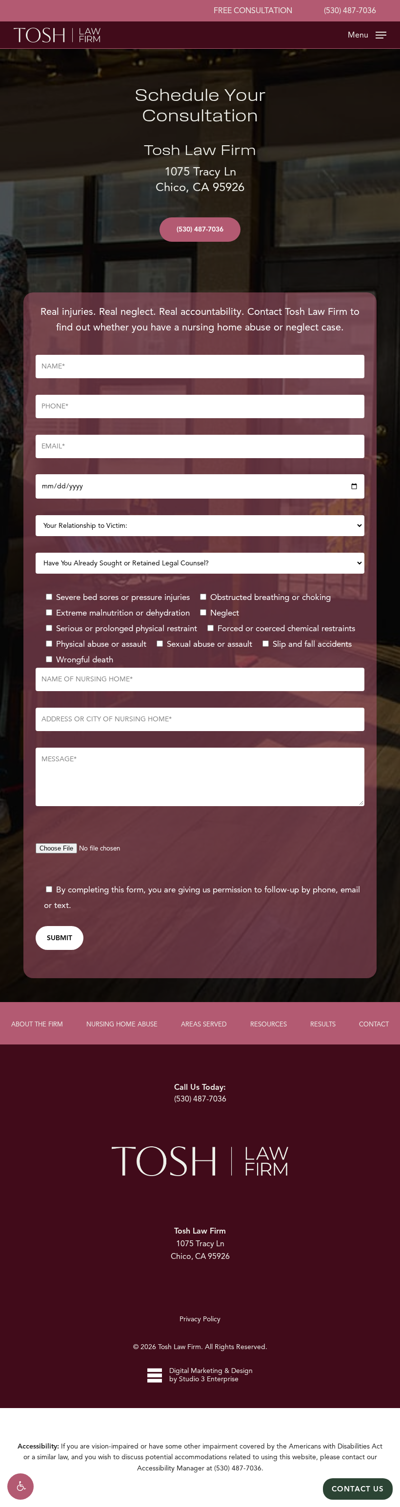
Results (323, 1024)
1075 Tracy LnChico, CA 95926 (200, 1243)
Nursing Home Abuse (122, 1024)
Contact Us (358, 1489)
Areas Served (204, 1024)
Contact (374, 1024)
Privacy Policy (200, 1319)
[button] (20, 1486)
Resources (268, 1024)
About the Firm (37, 1024)
